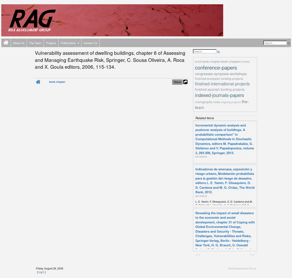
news (216, 102)
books (246, 61)
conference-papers (216, 67)
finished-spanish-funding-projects (220, 89)
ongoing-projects (231, 102)
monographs (203, 102)
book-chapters (231, 61)
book (198, 61)
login (41, 272)
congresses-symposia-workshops (221, 73)
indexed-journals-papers (219, 94)
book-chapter (57, 82)
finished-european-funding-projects (219, 78)
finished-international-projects (222, 84)
